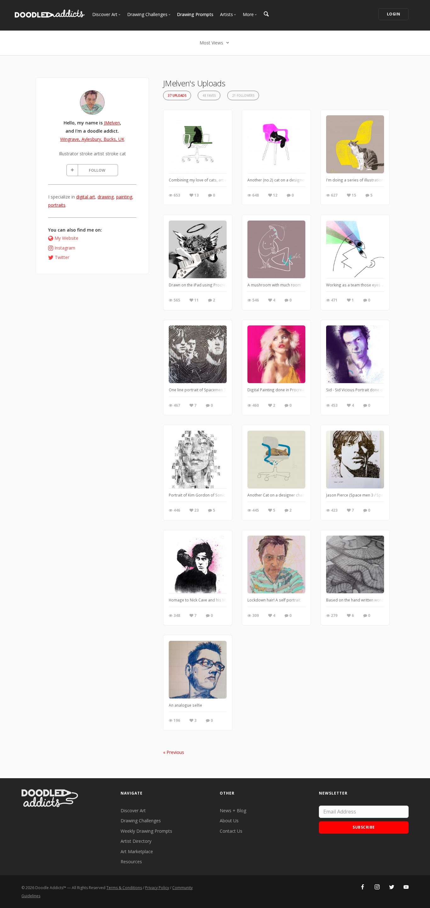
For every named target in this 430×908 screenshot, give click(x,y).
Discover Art (133, 810)
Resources (131, 862)
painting (124, 197)
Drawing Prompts (195, 14)
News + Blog (233, 810)
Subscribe (364, 827)
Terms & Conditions (124, 887)
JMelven (112, 123)
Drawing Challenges (141, 821)
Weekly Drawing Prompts (146, 831)
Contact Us (231, 831)
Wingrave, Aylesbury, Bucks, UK (92, 139)
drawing (106, 197)
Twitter (62, 257)
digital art (85, 197)
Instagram (64, 248)
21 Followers (243, 96)
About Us (229, 821)
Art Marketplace (137, 851)
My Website (66, 238)
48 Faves (209, 96)
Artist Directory (136, 841)
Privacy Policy (157, 887)
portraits (56, 205)
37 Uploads (177, 96)
